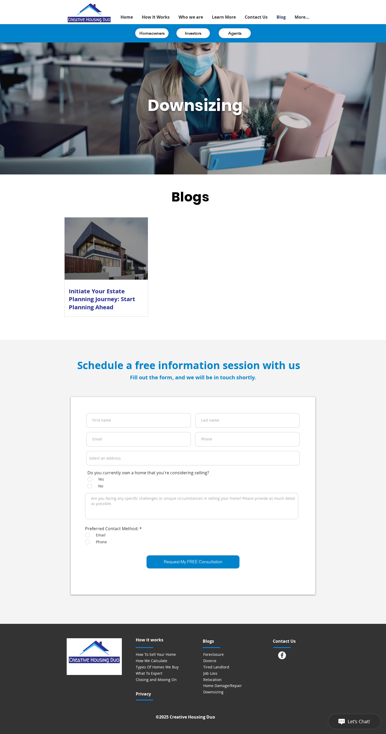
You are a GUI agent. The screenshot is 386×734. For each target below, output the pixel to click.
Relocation (212, 679)
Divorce (209, 660)
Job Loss (210, 673)
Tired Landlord (216, 666)
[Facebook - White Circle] (282, 655)
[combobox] (193, 458)
